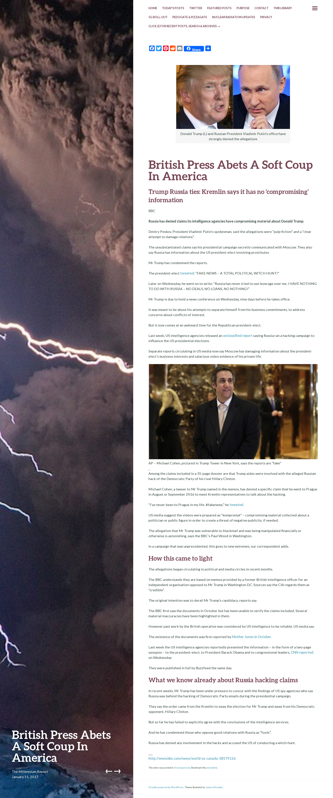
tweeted (187, 273)
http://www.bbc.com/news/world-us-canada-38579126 (192, 758)
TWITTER (195, 8)
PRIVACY (266, 17)
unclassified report (238, 335)
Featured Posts (219, 8)
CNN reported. (302, 652)
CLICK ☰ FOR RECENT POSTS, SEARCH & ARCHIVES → (184, 26)
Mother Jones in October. (252, 637)
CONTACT (261, 8)
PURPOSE (243, 8)
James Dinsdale (214, 787)
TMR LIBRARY (283, 8)
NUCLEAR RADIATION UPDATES (233, 17)
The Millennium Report (30, 771)
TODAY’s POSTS (173, 8)
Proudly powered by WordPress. (166, 787)
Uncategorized (182, 767)
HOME (152, 8)
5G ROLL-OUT (158, 17)
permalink (211, 767)
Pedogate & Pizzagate (189, 17)
